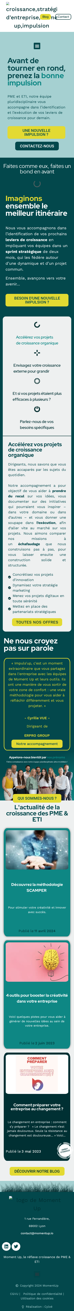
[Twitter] (16, 1246)
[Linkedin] (6, 1246)
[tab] (37, 334)
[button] (37, 46)
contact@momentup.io (37, 1233)
